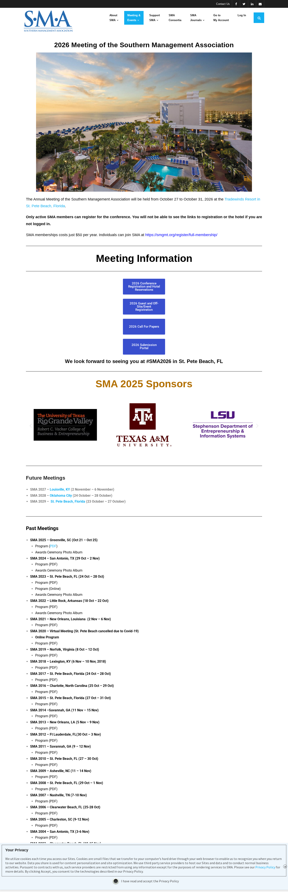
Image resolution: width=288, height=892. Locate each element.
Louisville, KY (60, 489)
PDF (53, 546)
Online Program (47, 637)
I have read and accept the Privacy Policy (150, 881)
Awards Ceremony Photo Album (58, 570)
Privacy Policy (265, 867)
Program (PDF (45, 825)
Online (54, 589)
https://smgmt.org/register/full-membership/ (181, 235)
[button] (30, 425)
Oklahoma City (61, 496)
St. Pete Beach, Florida (68, 501)
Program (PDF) (46, 607)
